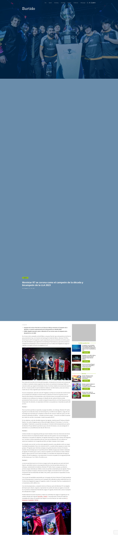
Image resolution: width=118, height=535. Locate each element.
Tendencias (76, 2)
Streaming (56, 2)
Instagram (25, 500)
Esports (50, 2)
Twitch (45, 496)
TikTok (36, 500)
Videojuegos (83, 2)
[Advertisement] (84, 332)
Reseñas (69, 2)
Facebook (30, 500)
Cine (45, 2)
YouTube (40, 496)
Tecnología (63, 2)
